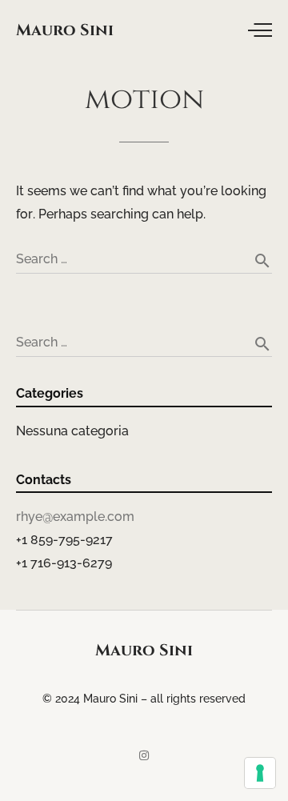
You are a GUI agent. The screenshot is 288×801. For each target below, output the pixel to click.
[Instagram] (144, 755)
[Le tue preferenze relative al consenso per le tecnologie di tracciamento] (260, 773)
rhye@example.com (75, 516)
